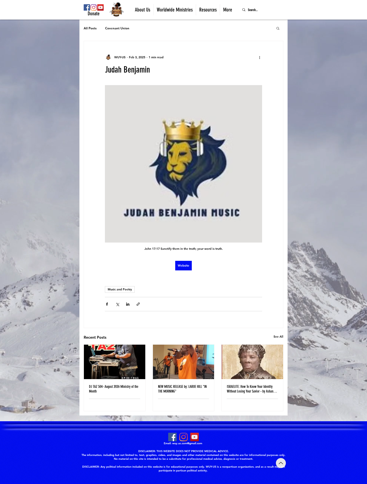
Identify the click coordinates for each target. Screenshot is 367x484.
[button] (142, 9)
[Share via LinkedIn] (128, 304)
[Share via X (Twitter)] (117, 304)
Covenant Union (117, 28)
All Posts (90, 28)
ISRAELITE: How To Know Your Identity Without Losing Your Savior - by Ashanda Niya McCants (251, 389)
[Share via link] (138, 304)
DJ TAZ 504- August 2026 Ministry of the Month (113, 389)
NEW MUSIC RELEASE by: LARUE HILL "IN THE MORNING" (182, 389)
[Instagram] (93, 7)
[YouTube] (100, 7)
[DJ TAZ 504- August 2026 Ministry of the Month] (114, 362)
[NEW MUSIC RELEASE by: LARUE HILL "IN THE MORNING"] (183, 362)
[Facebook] (87, 7)
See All (278, 336)
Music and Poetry (120, 289)
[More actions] (259, 57)
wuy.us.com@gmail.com (187, 443)
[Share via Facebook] (107, 304)
